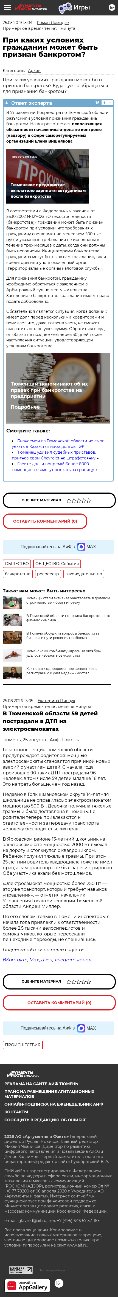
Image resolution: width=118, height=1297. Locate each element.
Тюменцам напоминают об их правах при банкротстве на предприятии (49, 390)
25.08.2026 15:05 (18, 700)
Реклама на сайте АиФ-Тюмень (41, 1083)
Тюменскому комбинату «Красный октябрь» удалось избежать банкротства (64, 653)
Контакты (16, 1111)
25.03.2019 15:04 (17, 22)
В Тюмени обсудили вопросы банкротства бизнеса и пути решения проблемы (62, 635)
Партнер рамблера (52, 1270)
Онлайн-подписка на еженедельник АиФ (53, 1104)
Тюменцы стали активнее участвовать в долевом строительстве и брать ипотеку (68, 600)
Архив (34, 70)
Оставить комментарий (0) (45, 521)
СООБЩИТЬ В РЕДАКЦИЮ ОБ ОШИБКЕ (45, 1119)
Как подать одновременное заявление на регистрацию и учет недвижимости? (61, 671)
